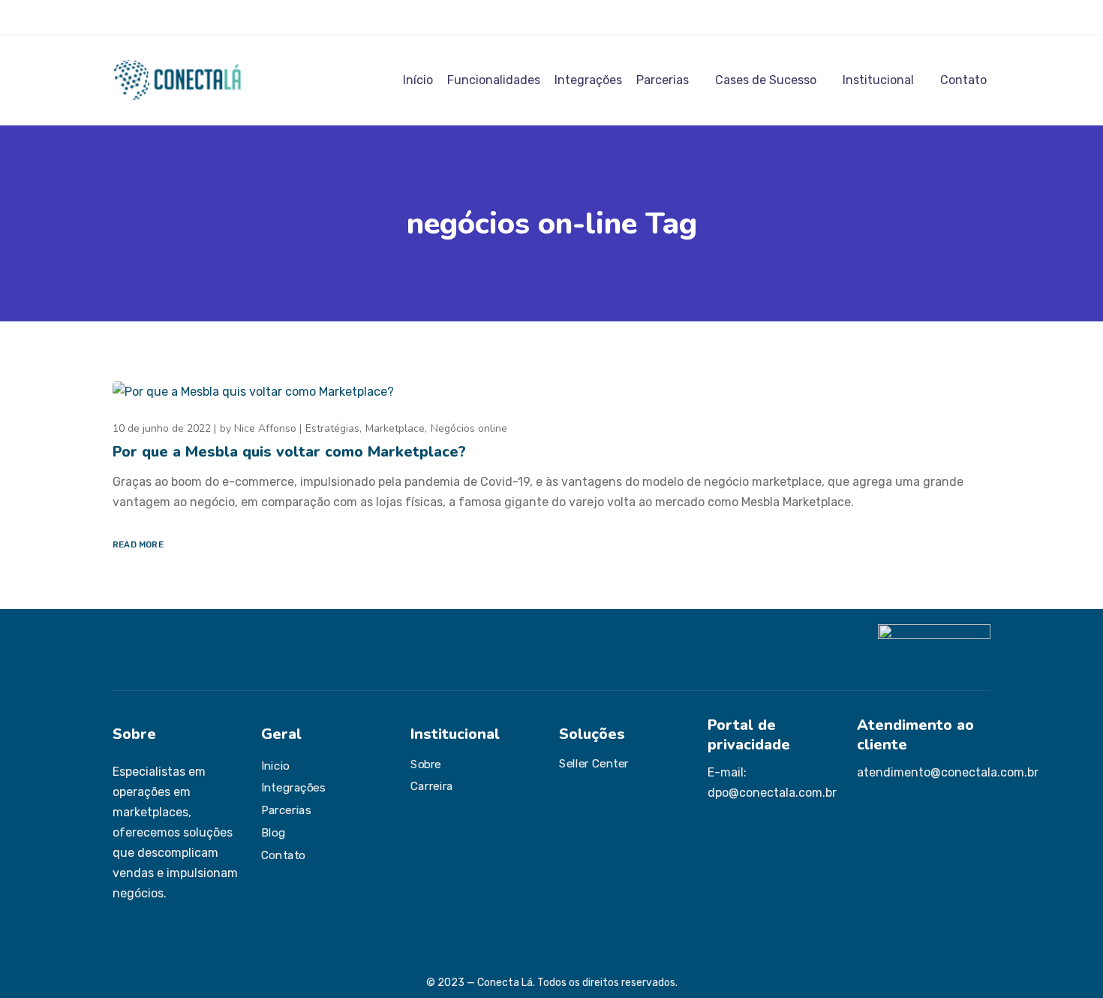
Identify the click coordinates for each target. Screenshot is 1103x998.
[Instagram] (118, 17)
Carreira (431, 786)
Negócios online (469, 428)
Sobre (425, 764)
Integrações (588, 80)
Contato (963, 80)
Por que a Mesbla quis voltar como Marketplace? (289, 452)
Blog (273, 833)
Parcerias (662, 80)
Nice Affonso (265, 428)
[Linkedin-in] (161, 17)
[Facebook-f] (139, 17)
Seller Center (594, 763)
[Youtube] (183, 17)
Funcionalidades (493, 80)
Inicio (275, 766)
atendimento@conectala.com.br (947, 772)
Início (418, 80)
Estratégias (332, 428)
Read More (138, 544)
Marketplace (395, 428)
